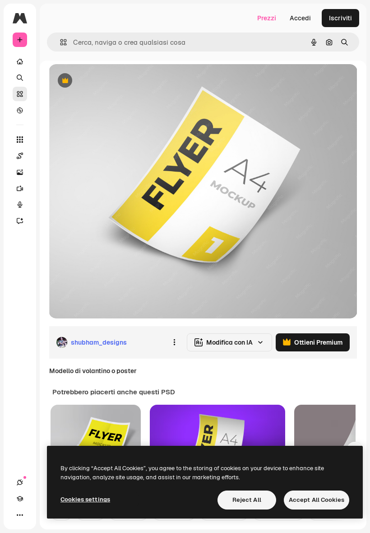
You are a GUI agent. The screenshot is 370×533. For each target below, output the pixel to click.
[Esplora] (20, 110)
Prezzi (266, 18)
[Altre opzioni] (174, 342)
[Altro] (20, 515)
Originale (108, 81)
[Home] (20, 61)
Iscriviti (340, 18)
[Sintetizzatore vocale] (20, 204)
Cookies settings (85, 499)
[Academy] (20, 498)
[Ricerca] (20, 77)
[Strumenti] (20, 139)
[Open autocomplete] (59, 42)
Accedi (300, 18)
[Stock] (20, 94)
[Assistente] (20, 221)
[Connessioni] (20, 482)
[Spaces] (20, 156)
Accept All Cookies (316, 500)
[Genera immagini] (20, 172)
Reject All (246, 500)
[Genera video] (20, 188)
